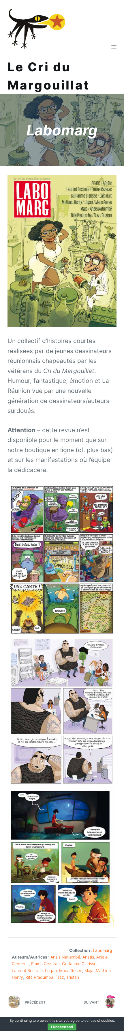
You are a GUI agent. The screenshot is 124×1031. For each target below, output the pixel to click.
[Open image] (61, 559)
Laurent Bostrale (27, 970)
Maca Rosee (70, 970)
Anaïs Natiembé (65, 956)
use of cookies (102, 1020)
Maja (88, 970)
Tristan (72, 977)
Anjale (102, 956)
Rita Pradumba (39, 977)
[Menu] (114, 47)
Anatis (88, 956)
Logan (51, 970)
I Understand (62, 1027)
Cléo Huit (20, 963)
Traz (60, 977)
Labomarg (102, 950)
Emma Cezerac (45, 963)
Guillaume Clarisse (79, 963)
